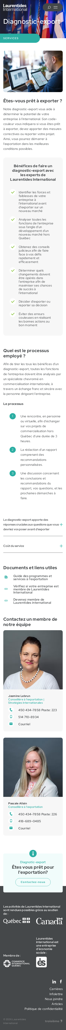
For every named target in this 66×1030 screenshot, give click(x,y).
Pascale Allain (17, 803)
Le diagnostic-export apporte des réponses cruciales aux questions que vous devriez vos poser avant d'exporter (31, 524)
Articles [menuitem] (57, 1004)
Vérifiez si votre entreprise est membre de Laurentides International (36, 589)
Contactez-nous (33, 882)
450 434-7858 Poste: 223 (37, 710)
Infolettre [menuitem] (56, 994)
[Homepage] (15, 7)
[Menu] (55, 7)
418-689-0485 (29, 821)
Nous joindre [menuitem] (54, 999)
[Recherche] (49, 7)
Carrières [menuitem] (56, 989)
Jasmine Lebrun (19, 696)
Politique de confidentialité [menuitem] (44, 1009)
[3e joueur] (54, 1021)
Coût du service (13, 546)
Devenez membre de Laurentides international (32, 601)
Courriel (24, 724)
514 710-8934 (28, 717)
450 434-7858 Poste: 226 (37, 814)
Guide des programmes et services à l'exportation (32, 577)
